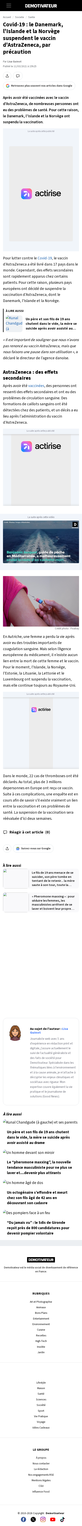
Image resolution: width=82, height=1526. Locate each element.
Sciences (41, 1399)
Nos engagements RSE (41, 1475)
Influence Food (41, 1492)
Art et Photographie (41, 1302)
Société (41, 1405)
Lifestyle (41, 1383)
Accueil (7, 17)
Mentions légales (41, 1480)
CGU (41, 1486)
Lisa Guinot (14, 62)
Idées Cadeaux (41, 1427)
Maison (41, 1388)
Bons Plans (41, 1313)
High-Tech (41, 1341)
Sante (31, 17)
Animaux (41, 1307)
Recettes (41, 1335)
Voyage (41, 1422)
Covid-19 (45, 258)
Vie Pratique (41, 1416)
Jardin (41, 1352)
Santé (41, 1394)
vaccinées (36, 386)
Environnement (41, 1324)
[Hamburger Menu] (8, 6)
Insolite (41, 1347)
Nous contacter (41, 1463)
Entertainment (41, 1319)
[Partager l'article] (7, 76)
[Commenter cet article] (18, 76)
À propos (41, 1458)
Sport (41, 1411)
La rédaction (41, 1469)
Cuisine (41, 1330)
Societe (19, 17)
